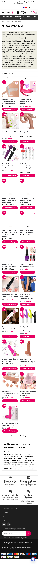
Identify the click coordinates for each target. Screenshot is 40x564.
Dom (3, 21)
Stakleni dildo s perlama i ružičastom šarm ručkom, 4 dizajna (27, 167)
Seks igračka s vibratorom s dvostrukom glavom (27, 329)
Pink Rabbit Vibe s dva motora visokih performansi (27, 200)
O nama (6, 517)
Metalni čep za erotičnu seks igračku (9, 266)
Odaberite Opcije (10, 109)
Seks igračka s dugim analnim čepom (27, 133)
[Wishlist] (16, 83)
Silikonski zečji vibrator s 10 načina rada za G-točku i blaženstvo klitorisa (10, 233)
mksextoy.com (24, 542)
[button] (34, 12)
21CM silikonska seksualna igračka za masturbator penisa (27, 361)
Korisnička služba (9, 508)
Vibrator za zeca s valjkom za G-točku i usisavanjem (9, 200)
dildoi (8, 21)
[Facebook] (4, 524)
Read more (8, 469)
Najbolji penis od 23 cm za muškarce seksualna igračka (10, 134)
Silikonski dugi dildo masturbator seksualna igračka (27, 297)
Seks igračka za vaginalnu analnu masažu (26, 102)
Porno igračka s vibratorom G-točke (9, 328)
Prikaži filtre (8, 73)
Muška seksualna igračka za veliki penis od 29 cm (10, 393)
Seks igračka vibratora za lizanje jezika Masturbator (28, 393)
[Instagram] (9, 524)
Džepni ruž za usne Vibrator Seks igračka (27, 266)
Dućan (5, 513)
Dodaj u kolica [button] (10, 141)
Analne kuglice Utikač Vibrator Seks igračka (10, 296)
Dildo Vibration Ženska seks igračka (10, 360)
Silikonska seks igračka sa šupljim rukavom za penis (8, 102)
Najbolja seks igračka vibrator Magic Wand (10, 425)
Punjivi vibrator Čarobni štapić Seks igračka (9, 166)
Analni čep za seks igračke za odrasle (26, 231)
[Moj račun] (31, 12)
